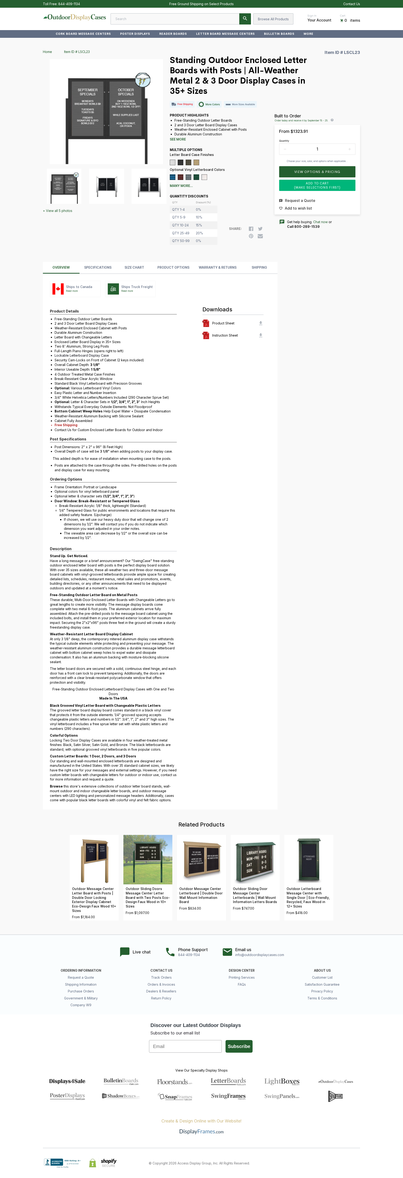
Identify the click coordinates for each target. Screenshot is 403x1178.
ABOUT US (322, 970)
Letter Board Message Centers (225, 33)
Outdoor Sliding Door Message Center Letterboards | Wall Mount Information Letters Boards (255, 895)
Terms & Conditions (322, 998)
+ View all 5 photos (57, 211)
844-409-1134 (69, 4)
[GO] (245, 19)
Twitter (326, 1163)
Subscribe (239, 1046)
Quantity (284, 140)
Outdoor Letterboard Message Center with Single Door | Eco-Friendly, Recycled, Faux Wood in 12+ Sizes (308, 897)
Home (47, 52)
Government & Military (81, 998)
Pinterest (337, 1163)
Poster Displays (135, 33)
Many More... (181, 186)
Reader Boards (173, 33)
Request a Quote (81, 977)
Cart (342, 16)
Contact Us (351, 4)
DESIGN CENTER (242, 970)
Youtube (357, 1163)
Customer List (322, 977)
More (308, 33)
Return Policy (161, 998)
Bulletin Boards (279, 33)
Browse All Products (273, 19)
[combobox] (181, 19)
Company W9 (80, 1005)
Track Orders (161, 977)
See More (178, 139)
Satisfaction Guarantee (322, 984)
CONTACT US (161, 970)
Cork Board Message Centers (83, 33)
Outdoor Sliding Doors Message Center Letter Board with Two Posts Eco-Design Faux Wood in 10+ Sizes (148, 897)
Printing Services (242, 977)
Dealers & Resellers (161, 991)
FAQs (242, 984)
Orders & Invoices (161, 984)
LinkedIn (347, 1163)
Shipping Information (81, 984)
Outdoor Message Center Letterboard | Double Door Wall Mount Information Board (201, 895)
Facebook (316, 1163)
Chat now (320, 222)
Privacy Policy (322, 991)
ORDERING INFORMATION (81, 970)
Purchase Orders (81, 991)
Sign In (311, 16)
